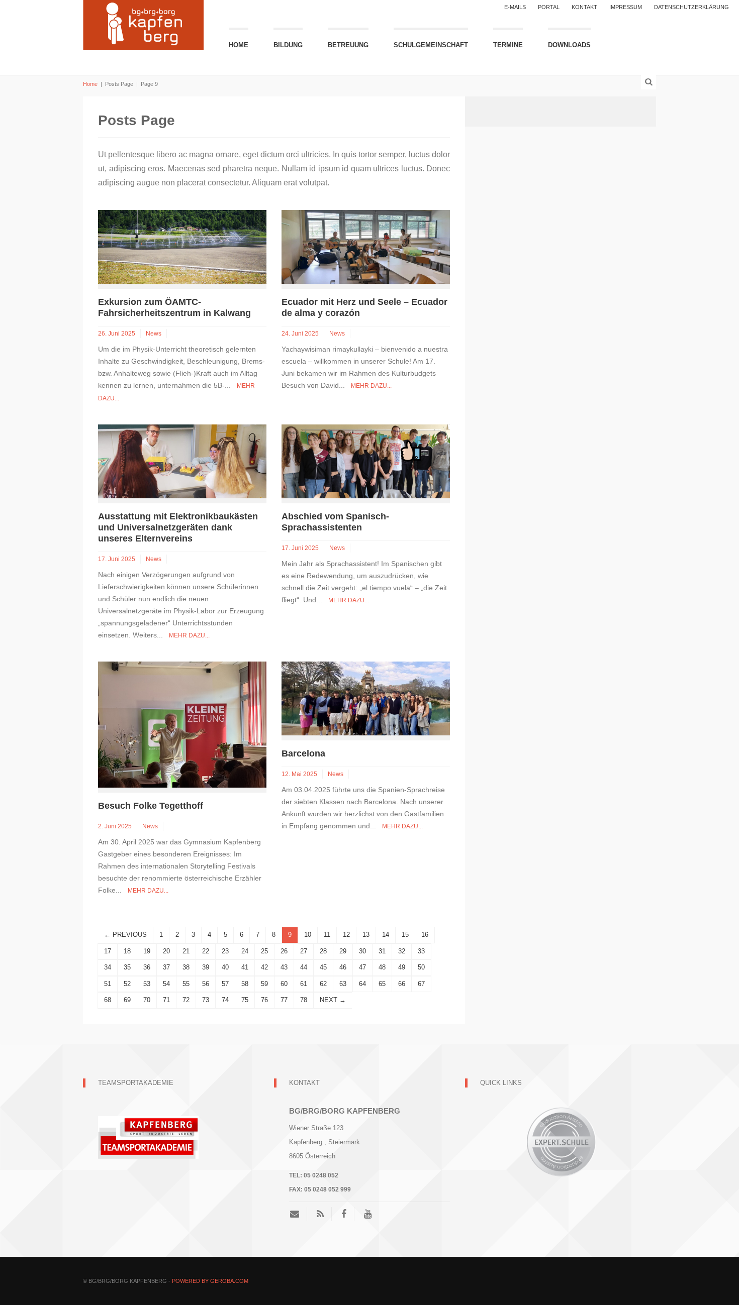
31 (382, 951)
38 (186, 967)
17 (107, 951)
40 (225, 967)
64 (362, 984)
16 (424, 934)
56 (205, 984)
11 (327, 934)
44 (303, 967)
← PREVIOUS (125, 934)
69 (127, 1000)
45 (323, 967)
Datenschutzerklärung (691, 7)
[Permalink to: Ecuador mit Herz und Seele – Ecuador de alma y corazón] (366, 246)
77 (284, 1000)
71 (166, 1000)
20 (166, 951)
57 (225, 984)
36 (146, 967)
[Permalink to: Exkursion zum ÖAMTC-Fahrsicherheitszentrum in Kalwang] (182, 246)
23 (225, 951)
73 (205, 1000)
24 (244, 951)
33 (421, 951)
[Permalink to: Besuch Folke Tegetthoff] (182, 724)
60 (284, 984)
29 (342, 951)
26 (284, 951)
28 (323, 951)
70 (146, 1000)
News (153, 333)
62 (323, 984)
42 (264, 967)
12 (346, 934)
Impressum (625, 7)
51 (107, 984)
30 (362, 951)
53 (146, 984)
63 (342, 984)
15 (405, 934)
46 (342, 967)
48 (382, 967)
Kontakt (584, 7)
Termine (508, 45)
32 (401, 951)
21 (186, 951)
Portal (549, 7)
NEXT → (333, 1000)
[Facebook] (344, 1214)
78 (303, 1000)
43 (284, 967)
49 (401, 967)
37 (166, 967)
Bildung (288, 45)
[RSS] (320, 1214)
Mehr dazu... (371, 385)
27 (303, 951)
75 (244, 1000)
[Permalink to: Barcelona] (366, 698)
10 (307, 934)
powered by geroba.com (210, 1281)
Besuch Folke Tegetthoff (150, 806)
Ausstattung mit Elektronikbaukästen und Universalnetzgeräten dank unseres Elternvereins (178, 527)
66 (401, 984)
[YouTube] (367, 1214)
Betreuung (348, 45)
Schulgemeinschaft (431, 45)
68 (107, 1000)
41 (244, 967)
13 (365, 934)
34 (107, 967)
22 (205, 951)
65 (382, 984)
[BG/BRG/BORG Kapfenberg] (143, 24)
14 (385, 934)
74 (225, 1000)
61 (303, 984)
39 (205, 967)
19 (146, 951)
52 (127, 984)
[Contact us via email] (298, 1214)
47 (362, 967)
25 (264, 951)
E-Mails (515, 7)
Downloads (569, 45)
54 (166, 984)
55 (186, 984)
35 (127, 967)
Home (238, 45)
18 (127, 951)
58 (244, 984)
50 (421, 967)
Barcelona (303, 753)
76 (264, 1000)
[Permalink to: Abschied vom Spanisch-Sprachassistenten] (366, 461)
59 (264, 984)
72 (186, 1000)
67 (421, 984)
